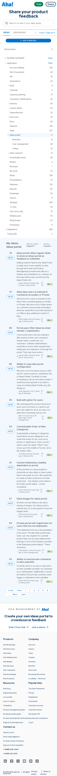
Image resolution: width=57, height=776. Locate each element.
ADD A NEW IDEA (29, 40)
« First (10, 590)
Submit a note (8, 732)
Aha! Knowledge (9, 674)
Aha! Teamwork (9, 670)
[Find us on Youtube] (24, 761)
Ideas (6, 32)
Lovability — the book (36, 679)
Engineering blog (9, 693)
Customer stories (35, 710)
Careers (31, 657)
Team (30, 653)
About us (31, 645)
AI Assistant (33, 701)
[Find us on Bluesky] (31, 761)
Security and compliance (38, 718)
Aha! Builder (7, 662)
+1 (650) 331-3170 (10, 754)
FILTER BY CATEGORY (15, 58)
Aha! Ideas (7, 653)
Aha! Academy (8, 679)
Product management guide (14, 710)
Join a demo (40, 627)
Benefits (31, 666)
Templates (7, 705)
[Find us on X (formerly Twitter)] (18, 761)
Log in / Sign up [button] (46, 32)
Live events (7, 697)
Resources (20, 32)
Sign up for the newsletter (13, 745)
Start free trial (18, 627)
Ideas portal (30, 285)
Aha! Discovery (9, 649)
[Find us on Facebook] (12, 761)
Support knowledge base (13, 722)
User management (25, 419)
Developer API (34, 714)
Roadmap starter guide (12, 714)
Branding (27, 393)
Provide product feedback (13, 741)
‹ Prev (19, 590)
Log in (30, 722)
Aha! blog (6, 689)
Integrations (33, 697)
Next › (15, 594)
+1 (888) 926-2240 (10, 749)
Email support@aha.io (11, 737)
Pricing (31, 693)
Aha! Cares (32, 670)
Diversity (31, 662)
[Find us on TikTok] (37, 761)
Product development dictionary (15, 718)
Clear (50, 58)
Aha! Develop (8, 666)
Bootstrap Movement (36, 674)
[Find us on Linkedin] (5, 761)
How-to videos (9, 701)
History (31, 649)
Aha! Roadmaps (9, 645)
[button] (35, 33)
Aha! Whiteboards (10, 657)
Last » (23, 594)
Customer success (35, 705)
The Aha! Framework (36, 689)
